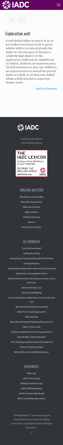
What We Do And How (31, 202)
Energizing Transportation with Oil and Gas (31, 258)
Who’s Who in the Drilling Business (31, 352)
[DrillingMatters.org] (16, 5)
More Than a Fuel (31, 327)
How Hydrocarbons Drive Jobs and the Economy (32, 268)
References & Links (31, 227)
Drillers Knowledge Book (31, 393)
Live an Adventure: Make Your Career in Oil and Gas (31, 299)
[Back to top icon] (56, 438)
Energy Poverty (31, 263)
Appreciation (31, 212)
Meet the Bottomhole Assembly (32, 306)
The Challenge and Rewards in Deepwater (31, 342)
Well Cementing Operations (31, 398)
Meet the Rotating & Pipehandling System (31, 322)
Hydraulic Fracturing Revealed (31, 273)
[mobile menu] (58, 5)
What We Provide (31, 207)
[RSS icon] (31, 433)
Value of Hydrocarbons (31, 347)
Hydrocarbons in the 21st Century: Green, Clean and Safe (31, 280)
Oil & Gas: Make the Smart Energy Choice (31, 332)
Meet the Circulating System (31, 311)
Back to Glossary (46, 88)
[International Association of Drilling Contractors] (31, 130)
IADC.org (31, 373)
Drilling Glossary (31, 217)
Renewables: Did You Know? (31, 337)
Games (31, 222)
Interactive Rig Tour (31, 287)
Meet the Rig (31, 316)
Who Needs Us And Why (31, 197)
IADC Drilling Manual (31, 388)
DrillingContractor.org (31, 383)
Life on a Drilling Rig (31, 292)
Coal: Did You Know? (31, 248)
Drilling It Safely (31, 253)
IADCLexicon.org (31, 378)
